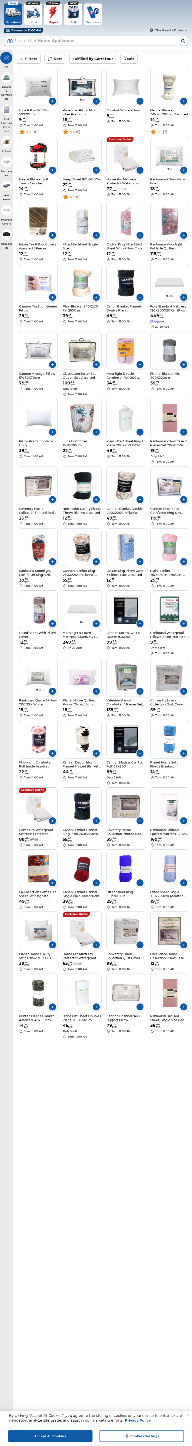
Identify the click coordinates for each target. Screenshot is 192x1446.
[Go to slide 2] (83, 100)
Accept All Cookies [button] (50, 1436)
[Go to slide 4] (42, 819)
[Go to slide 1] (81, 100)
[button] (188, 1415)
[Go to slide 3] (129, 169)
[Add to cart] (52, 101)
